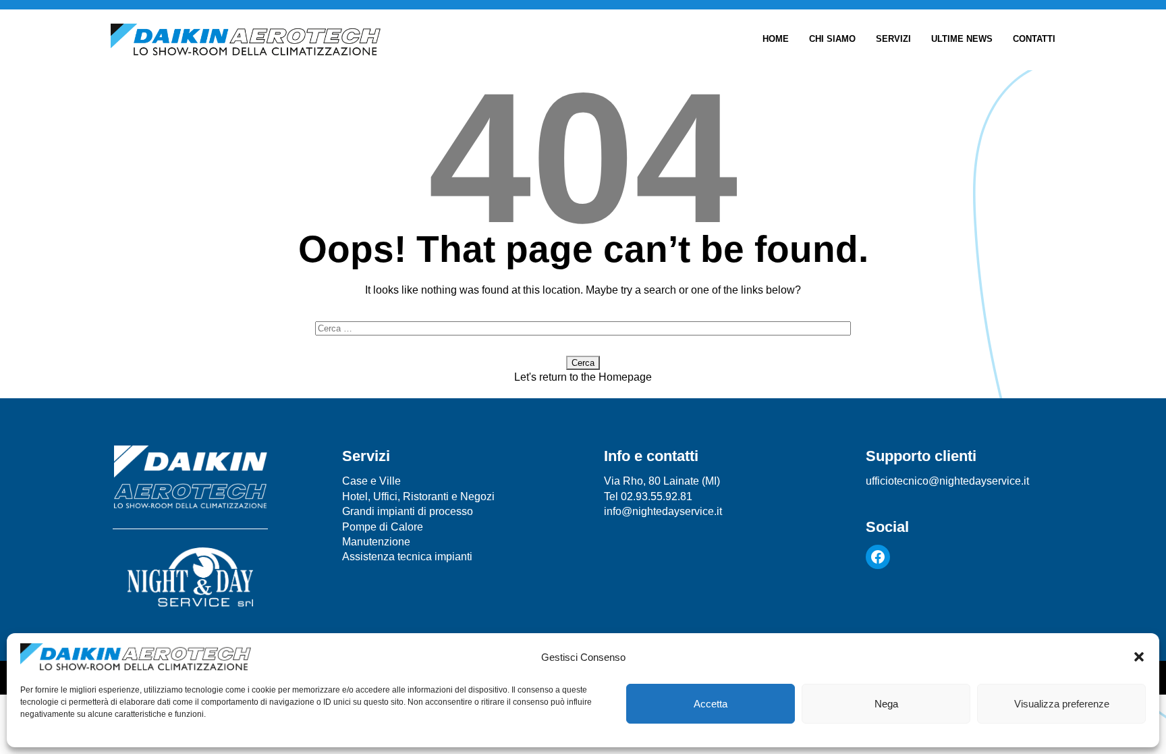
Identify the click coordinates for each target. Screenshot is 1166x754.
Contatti (1034, 39)
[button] (1139, 657)
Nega (886, 703)
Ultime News (962, 39)
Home (775, 39)
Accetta (710, 703)
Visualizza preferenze (1061, 703)
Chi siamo (832, 39)
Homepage (625, 377)
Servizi (893, 39)
